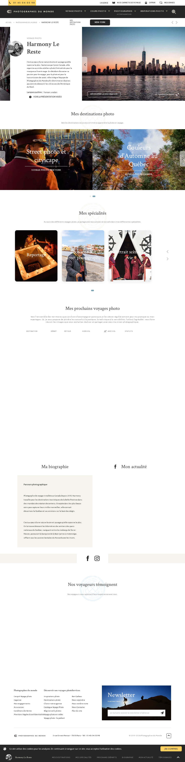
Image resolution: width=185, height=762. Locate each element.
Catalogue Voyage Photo (54, 707)
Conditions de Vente (23, 711)
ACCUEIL (9, 22)
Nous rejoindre (78, 700)
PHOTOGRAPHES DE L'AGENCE (26, 22)
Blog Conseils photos (52, 711)
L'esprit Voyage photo (23, 696)
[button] (90, 196)
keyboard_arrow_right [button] (182, 65)
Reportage (36, 255)
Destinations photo (52, 700)
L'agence (17, 700)
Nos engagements (22, 704)
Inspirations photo (51, 696)
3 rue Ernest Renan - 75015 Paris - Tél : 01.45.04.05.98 (76, 735)
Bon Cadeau (77, 696)
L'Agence (104, 3)
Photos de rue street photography (83, 255)
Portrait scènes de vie (130, 255)
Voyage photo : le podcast (54, 718)
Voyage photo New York (46, 170)
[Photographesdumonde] (35, 11)
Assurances (19, 707)
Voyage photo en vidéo (53, 714)
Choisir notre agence (53, 704)
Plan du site (77, 711)
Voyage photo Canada (138, 174)
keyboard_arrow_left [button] (84, 65)
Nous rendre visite (80, 704)
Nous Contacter (78, 707)
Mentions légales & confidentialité (29, 714)
